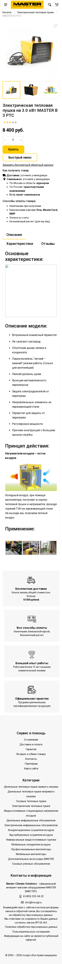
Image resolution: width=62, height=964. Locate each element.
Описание (14, 235)
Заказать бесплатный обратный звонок (28, 165)
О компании (31, 739)
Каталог (7, 12)
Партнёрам (31, 763)
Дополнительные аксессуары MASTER (31, 858)
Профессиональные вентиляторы (31, 849)
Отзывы (48, 244)
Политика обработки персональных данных (31, 926)
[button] (56, 5)
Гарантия (31, 749)
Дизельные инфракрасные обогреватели (31, 820)
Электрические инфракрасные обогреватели (31, 825)
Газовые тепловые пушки (31, 801)
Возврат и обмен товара (31, 754)
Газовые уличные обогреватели (31, 863)
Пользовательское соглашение (31, 931)
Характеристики (19, 244)
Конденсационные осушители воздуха (31, 830)
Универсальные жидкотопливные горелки (31, 839)
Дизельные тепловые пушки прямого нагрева (31, 786)
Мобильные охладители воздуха (31, 844)
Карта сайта (31, 768)
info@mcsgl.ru (33, 902)
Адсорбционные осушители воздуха (31, 834)
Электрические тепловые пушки (35, 12)
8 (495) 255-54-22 (33, 896)
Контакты (31, 758)
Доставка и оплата (31, 744)
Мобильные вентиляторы (31, 854)
